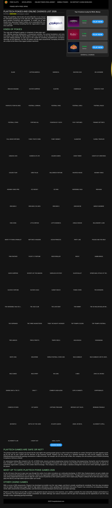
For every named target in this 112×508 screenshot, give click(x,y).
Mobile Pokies (62, 2)
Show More (56, 445)
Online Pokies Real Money (45, 2)
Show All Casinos (87, 55)
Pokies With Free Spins (19, 6)
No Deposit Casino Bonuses (81, 2)
